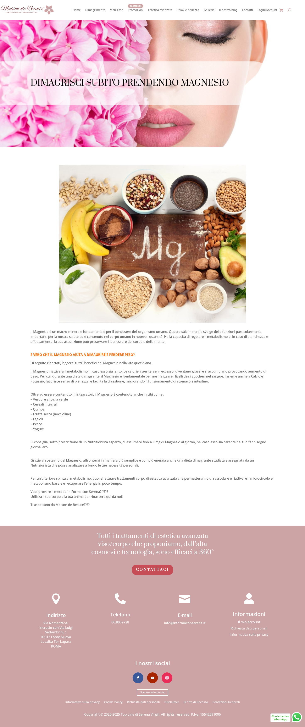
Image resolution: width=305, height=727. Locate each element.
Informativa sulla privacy (249, 635)
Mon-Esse (116, 10)
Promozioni (136, 10)
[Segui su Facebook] (138, 677)
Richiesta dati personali (249, 628)
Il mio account (249, 622)
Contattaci (152, 569)
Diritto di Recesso (196, 702)
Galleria (209, 10)
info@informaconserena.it (184, 623)
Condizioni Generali (226, 702)
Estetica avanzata (160, 10)
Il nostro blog (228, 10)
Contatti (247, 10)
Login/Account (267, 10)
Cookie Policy (113, 702)
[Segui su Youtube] (152, 677)
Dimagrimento (95, 10)
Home (77, 10)
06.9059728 (120, 622)
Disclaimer (171, 702)
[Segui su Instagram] (167, 677)
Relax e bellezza (188, 10)
